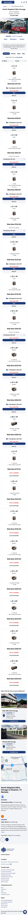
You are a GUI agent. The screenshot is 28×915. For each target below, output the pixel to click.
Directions (13, 39)
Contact (22, 39)
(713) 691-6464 (7, 46)
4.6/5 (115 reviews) (17, 36)
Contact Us (3, 889)
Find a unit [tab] (6, 53)
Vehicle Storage (5, 880)
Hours (5, 39)
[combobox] (21, 61)
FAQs (2, 891)
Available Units (14, 721)
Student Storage (5, 878)
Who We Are (4, 907)
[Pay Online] (24, 2)
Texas (9, 862)
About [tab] (19, 53)
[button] (3, 715)
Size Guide (19, 57)
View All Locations (6, 864)
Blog (2, 887)
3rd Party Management (7, 900)
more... (3, 832)
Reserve (14, 95)
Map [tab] (23, 53)
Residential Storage (6, 875)
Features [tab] (13, 53)
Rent (14, 92)
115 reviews (17, 835)
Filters (5, 61)
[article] (14, 709)
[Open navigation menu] (26, 2)
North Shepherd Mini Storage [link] (18, 6)
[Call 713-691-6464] (21, 2)
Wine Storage (4, 881)
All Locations (4, 862)
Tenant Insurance (5, 894)
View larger (4, 31)
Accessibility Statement (6, 902)
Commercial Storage (6, 871)
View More (14, 81)
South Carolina (14, 862)
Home (4, 6)
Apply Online (4, 903)
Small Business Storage (7, 876)
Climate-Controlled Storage (7, 870)
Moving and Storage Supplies (8, 873)
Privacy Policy (4, 905)
